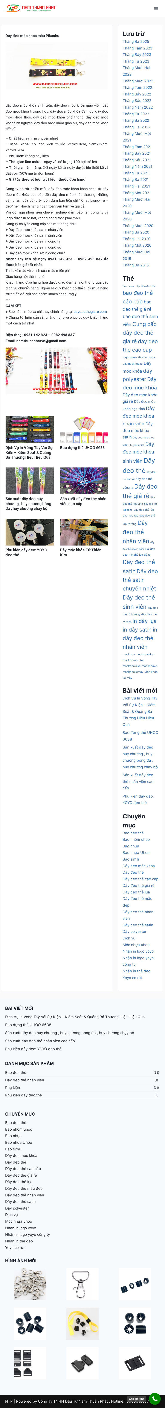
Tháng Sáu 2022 (137, 100)
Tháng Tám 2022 (137, 87)
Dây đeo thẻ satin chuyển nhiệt (140, 580)
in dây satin (137, 629)
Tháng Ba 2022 (136, 120)
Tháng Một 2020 (137, 245)
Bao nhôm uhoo (136, 839)
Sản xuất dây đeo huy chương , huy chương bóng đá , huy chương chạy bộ (28, 503)
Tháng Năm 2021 (137, 166)
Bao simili (131, 859)
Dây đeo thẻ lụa (136, 892)
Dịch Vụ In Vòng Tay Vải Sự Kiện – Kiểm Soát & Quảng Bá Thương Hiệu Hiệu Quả (29, 452)
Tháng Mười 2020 (138, 226)
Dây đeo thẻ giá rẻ (138, 885)
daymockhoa (146, 357)
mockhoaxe (149, 666)
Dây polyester (134, 931)
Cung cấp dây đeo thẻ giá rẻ (140, 332)
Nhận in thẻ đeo (136, 971)
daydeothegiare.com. (90, 311)
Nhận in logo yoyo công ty (27, 1234)
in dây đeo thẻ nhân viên (140, 638)
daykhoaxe (130, 357)
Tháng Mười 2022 (138, 81)
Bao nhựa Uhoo (136, 852)
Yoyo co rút (132, 978)
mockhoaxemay (133, 671)
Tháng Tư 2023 (136, 61)
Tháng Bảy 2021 (137, 153)
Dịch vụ (129, 938)
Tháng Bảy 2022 (137, 94)
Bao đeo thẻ (148, 286)
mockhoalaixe (132, 666)
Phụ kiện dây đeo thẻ (23, 1095)
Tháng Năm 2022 (138, 107)
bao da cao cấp (131, 286)
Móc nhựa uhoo (136, 945)
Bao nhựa (131, 846)
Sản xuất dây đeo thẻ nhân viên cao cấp (138, 781)
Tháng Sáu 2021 (137, 160)
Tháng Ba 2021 (136, 179)
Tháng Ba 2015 (136, 265)
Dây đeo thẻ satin (138, 925)
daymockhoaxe (133, 363)
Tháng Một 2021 (137, 193)
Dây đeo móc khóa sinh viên (138, 452)
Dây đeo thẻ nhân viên (136, 531)
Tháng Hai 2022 (136, 127)
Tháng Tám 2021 (137, 147)
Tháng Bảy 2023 (137, 54)
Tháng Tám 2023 (137, 48)
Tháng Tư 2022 (136, 114)
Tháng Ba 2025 (136, 41)
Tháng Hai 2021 (136, 186)
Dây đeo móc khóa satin (138, 430)
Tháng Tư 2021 (136, 173)
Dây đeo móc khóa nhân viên (139, 416)
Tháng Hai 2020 (137, 239)
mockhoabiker (145, 654)
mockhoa (129, 654)
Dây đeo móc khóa (139, 866)
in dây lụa (145, 621)
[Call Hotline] (155, 1399)
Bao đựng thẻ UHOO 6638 (82, 447)
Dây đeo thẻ (133, 872)
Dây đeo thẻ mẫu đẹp (24, 1188)
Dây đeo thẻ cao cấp (140, 879)
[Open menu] (156, 8)
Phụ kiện (12, 1087)
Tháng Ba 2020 (136, 232)
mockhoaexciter (133, 660)
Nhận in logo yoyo (138, 951)
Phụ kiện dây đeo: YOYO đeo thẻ (33, 1049)
